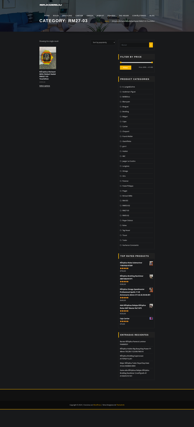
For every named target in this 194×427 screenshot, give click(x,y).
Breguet (125, 107)
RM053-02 (126, 205)
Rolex (56, 16)
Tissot (124, 235)
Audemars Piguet (129, 92)
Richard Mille (127, 196)
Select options (44, 86)
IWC (123, 156)
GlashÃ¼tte (126, 141)
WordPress (97, 405)
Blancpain (126, 102)
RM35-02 (125, 215)
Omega (90, 16)
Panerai (111, 16)
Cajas (124, 121)
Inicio (107, 21)
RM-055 (125, 200)
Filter (125, 68)
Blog (152, 16)
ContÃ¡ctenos (139, 16)
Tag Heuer (124, 16)
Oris (124, 176)
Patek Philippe (127, 186)
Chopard (125, 131)
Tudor (124, 240)
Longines (125, 166)
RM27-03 (125, 210)
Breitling (67, 16)
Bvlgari (125, 116)
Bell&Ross (126, 97)
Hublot (100, 16)
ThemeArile (120, 405)
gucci (124, 146)
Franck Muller (127, 136)
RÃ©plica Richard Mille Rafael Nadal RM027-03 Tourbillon (133, 21)
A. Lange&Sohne (128, 87)
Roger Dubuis (127, 220)
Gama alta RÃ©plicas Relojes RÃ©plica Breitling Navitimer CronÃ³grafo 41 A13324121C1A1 (134, 373)
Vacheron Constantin (130, 245)
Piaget (124, 191)
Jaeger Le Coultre (128, 161)
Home (47, 16)
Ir (151, 45)
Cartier (79, 16)
